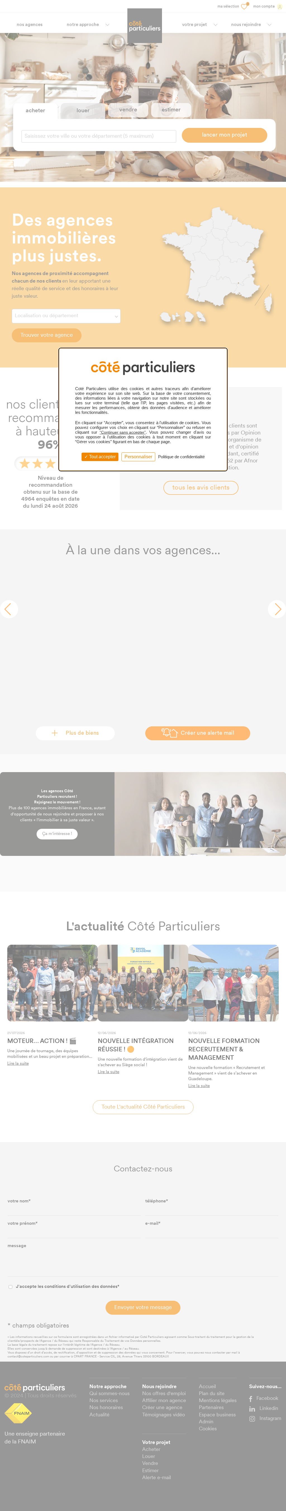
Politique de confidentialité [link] (181, 456)
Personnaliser (138, 456)
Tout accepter (102, 456)
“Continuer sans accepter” (123, 432)
